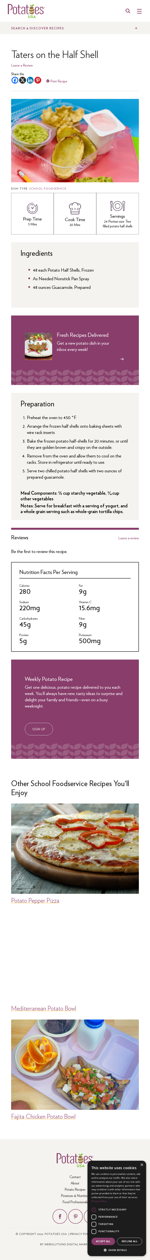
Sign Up (38, 729)
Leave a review (128, 538)
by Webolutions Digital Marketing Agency (75, 1244)
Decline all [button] (130, 1241)
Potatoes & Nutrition (75, 1195)
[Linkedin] (30, 80)
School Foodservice (48, 188)
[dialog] (117, 1208)
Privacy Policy (82, 1234)
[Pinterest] (37, 80)
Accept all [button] (103, 1241)
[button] (116, 1250)
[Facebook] (15, 80)
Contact (75, 1176)
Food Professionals (75, 1201)
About (75, 1182)
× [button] (141, 1164)
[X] (22, 80)
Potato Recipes (75, 1189)
